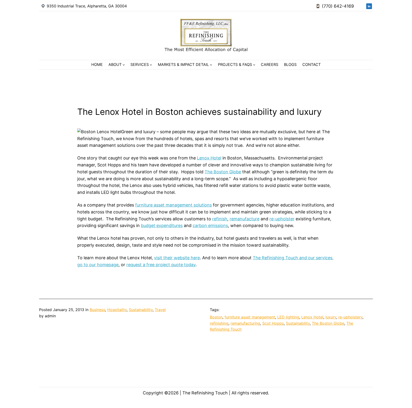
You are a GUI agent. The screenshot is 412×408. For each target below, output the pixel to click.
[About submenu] (124, 65)
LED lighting (288, 317)
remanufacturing (245, 323)
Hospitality (117, 309)
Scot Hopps (273, 323)
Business (97, 309)
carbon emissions (210, 225)
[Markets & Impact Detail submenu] (211, 65)
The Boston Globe (223, 171)
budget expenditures (162, 225)
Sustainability (141, 309)
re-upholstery (350, 317)
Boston (216, 317)
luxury (330, 317)
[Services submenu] (151, 65)
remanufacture (244, 218)
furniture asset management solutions (173, 204)
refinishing (219, 323)
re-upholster (281, 218)
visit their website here (177, 257)
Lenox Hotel (209, 157)
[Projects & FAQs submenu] (254, 65)
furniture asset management (250, 317)
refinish (219, 218)
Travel (160, 309)
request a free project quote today (161, 264)
